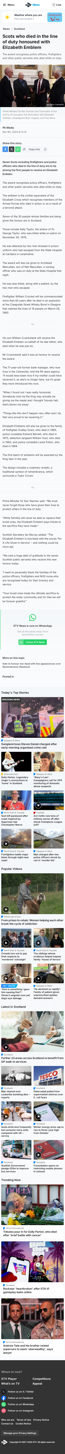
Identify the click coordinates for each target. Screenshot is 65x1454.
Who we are (7, 1419)
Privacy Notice (41, 1419)
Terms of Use (24, 1419)
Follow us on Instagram (21, 1410)
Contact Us (7, 1423)
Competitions (41, 1378)
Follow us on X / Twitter (21, 1391)
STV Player (9, 1378)
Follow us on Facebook (20, 1398)
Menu (11, 4)
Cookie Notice (23, 1423)
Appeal (37, 1383)
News (6, 28)
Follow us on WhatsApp (21, 1404)
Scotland (19, 28)
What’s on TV (10, 1383)
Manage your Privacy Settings (20, 1433)
